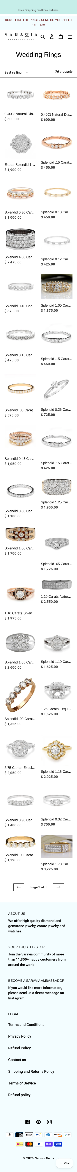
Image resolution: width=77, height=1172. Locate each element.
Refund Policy (19, 1048)
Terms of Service (22, 1083)
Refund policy (19, 1095)
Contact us (17, 1060)
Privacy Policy (19, 1036)
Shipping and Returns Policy (31, 1071)
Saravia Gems (44, 1158)
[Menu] (69, 36)
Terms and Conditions (26, 1024)
